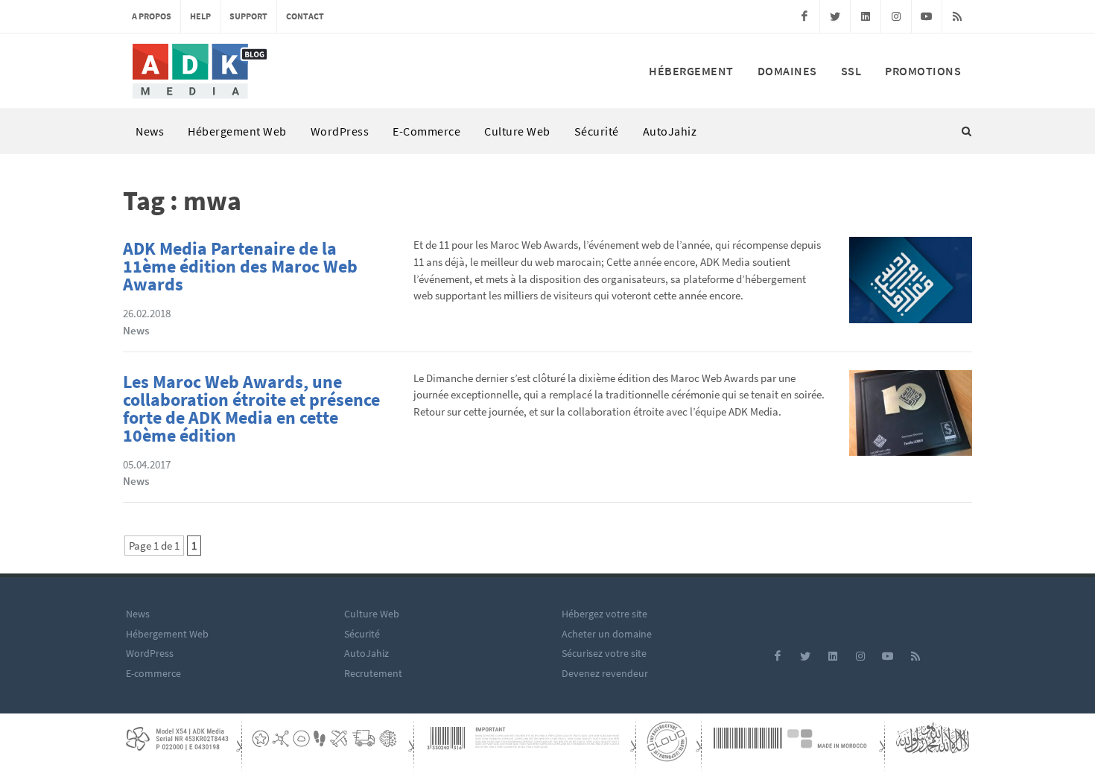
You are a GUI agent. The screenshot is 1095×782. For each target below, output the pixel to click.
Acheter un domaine (607, 633)
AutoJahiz (670, 131)
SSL (851, 70)
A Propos (151, 16)
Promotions (923, 70)
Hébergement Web (237, 131)
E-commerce (426, 131)
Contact (305, 16)
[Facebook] (804, 16)
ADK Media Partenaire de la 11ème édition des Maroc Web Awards (240, 266)
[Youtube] (927, 16)
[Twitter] (835, 16)
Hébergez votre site (604, 613)
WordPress (340, 131)
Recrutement (373, 673)
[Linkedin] (865, 16)
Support (248, 16)
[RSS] (957, 16)
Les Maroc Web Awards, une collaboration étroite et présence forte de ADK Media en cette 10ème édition (251, 408)
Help (200, 16)
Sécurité (596, 131)
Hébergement (691, 70)
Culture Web (517, 131)
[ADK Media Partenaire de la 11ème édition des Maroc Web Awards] (910, 284)
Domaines (787, 70)
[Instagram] (896, 16)
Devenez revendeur (605, 673)
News (150, 131)
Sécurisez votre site (604, 653)
